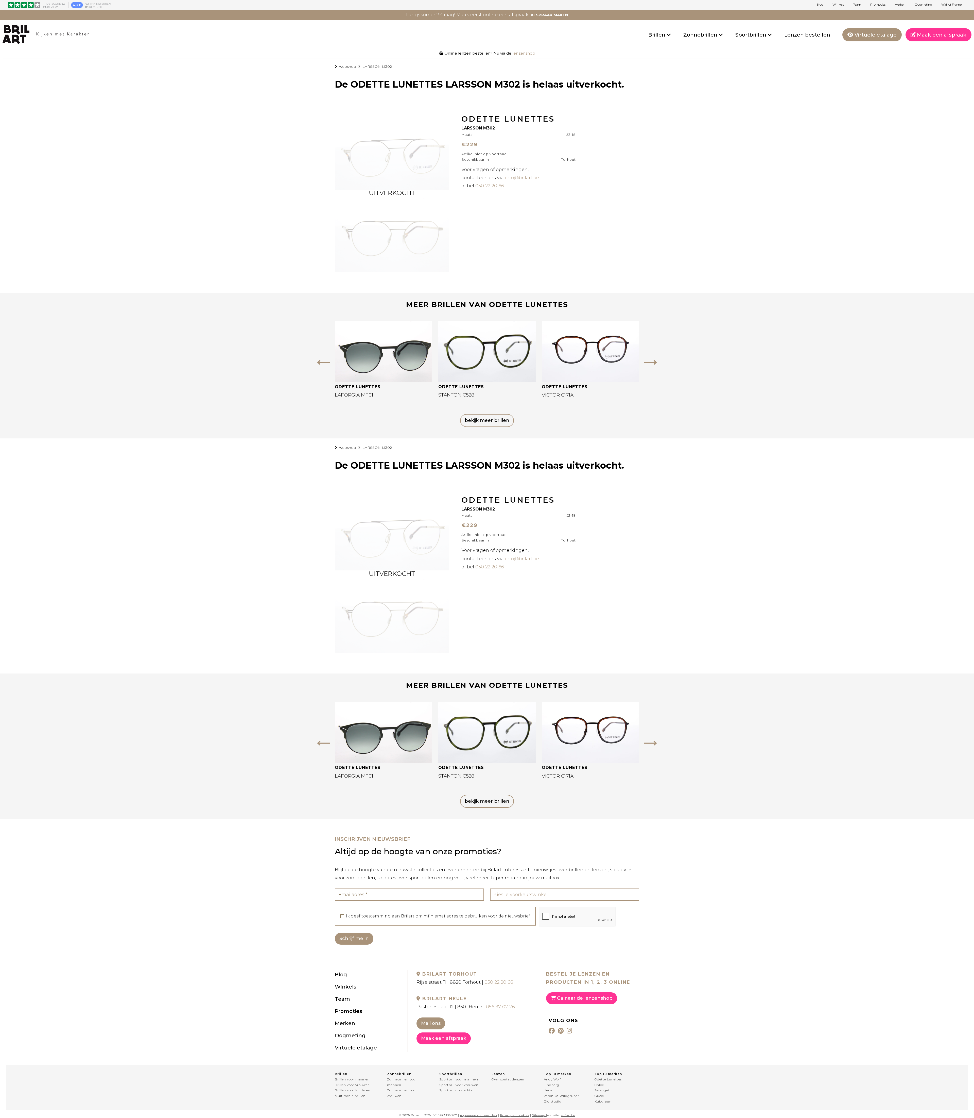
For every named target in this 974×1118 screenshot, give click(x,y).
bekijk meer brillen (487, 420)
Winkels (838, 4)
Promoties (877, 4)
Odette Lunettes (608, 1079)
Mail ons (431, 1023)
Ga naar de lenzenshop (584, 998)
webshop (347, 66)
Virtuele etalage (875, 35)
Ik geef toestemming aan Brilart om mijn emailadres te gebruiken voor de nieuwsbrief (438, 916)
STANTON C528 (456, 395)
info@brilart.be (522, 177)
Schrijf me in (354, 938)
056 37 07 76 (500, 1007)
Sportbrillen (751, 35)
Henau (549, 1090)
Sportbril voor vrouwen (458, 1085)
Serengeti (603, 1090)
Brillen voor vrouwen (352, 1085)
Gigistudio (552, 1101)
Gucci (599, 1096)
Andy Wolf (552, 1079)
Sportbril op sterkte (456, 1090)
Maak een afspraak (941, 35)
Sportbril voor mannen (458, 1079)
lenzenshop (523, 53)
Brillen (657, 35)
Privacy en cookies (514, 1115)
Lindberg (551, 1085)
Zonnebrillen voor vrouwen (402, 1093)
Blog (819, 4)
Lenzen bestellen (807, 35)
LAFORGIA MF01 (354, 395)
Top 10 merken (557, 1074)
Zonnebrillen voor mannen (402, 1082)
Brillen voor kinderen (352, 1090)
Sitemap (538, 1115)
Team (857, 4)
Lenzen (498, 1074)
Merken (900, 4)
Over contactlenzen (508, 1079)
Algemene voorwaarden (478, 1115)
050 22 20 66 (489, 186)
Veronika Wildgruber (561, 1096)
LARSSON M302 (377, 66)
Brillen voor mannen (352, 1079)
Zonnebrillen (701, 35)
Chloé (599, 1085)
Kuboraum (604, 1101)
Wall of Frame (951, 4)
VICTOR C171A (557, 395)
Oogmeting (923, 4)
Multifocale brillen (350, 1096)
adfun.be (568, 1115)
